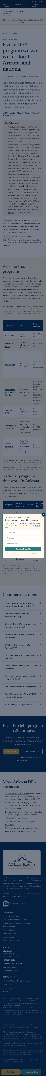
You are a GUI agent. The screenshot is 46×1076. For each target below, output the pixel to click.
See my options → (36, 561)
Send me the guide (23, 549)
